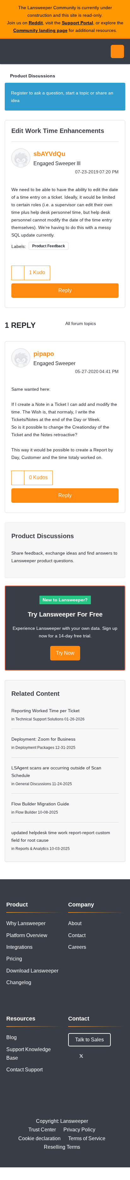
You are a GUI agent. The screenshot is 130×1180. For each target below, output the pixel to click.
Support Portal (77, 22)
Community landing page (40, 30)
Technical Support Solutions (39, 719)
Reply (65, 290)
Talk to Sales (89, 1039)
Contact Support (24, 1069)
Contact (77, 935)
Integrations (19, 947)
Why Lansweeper (25, 923)
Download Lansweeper (32, 970)
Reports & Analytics (32, 848)
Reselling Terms (62, 1147)
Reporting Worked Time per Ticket (45, 710)
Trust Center (42, 1129)
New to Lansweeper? (65, 599)
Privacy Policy (79, 1129)
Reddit (36, 22)
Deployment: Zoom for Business (43, 739)
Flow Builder (26, 812)
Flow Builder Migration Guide (40, 803)
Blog (11, 1037)
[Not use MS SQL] (106, 323)
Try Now (65, 653)
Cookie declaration (39, 1138)
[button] (18, 273)
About (74, 923)
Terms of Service (86, 1138)
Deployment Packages (34, 747)
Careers (77, 947)
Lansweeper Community (34, 51)
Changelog (18, 982)
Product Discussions (32, 75)
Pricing (14, 958)
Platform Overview (26, 935)
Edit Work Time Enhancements (57, 130)
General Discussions (33, 784)
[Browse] (9, 51)
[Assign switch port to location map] (118, 323)
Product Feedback (48, 246)
